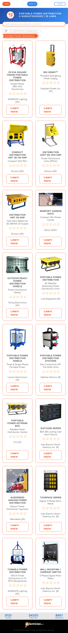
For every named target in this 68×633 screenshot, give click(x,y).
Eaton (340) (50, 230)
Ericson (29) (17, 171)
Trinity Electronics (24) (17, 304)
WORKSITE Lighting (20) (17, 100)
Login (59, 4)
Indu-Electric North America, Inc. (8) (50, 446)
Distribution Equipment (25, 30)
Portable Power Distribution (19, 35)
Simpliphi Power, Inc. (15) (50, 90)
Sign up (32, 4)
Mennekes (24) (17, 519)
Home (6, 4)
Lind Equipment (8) (50, 298)
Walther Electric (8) (51, 377)
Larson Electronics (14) (17, 378)
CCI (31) (17, 442)
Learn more (15, 109)
